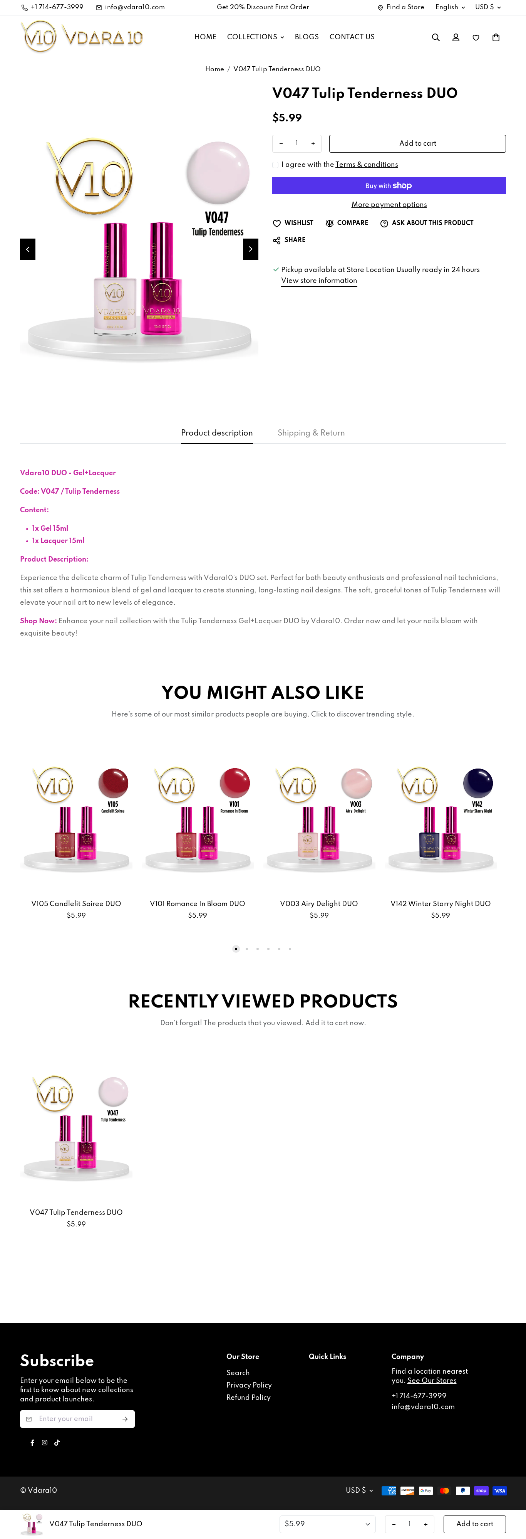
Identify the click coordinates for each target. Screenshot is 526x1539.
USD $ (484, 7)
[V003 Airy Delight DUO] (319, 818)
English (447, 7)
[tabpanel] (263, 553)
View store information (319, 281)
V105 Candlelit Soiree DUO (76, 904)
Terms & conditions (366, 164)
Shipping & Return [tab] (311, 433)
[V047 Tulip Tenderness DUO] (76, 1127)
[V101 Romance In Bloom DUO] (198, 818)
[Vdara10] (81, 37)
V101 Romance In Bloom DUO (197, 904)
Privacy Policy (249, 1385)
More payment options (389, 205)
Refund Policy (248, 1397)
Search (238, 1373)
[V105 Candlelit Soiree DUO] (76, 818)
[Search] (436, 37)
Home (214, 69)
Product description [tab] (217, 433)
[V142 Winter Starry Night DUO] (441, 818)
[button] (496, 37)
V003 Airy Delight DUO (319, 904)
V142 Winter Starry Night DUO (440, 904)
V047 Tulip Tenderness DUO (76, 1212)
